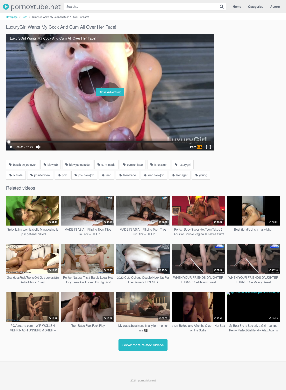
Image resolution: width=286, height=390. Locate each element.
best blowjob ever (24, 164)
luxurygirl (184, 164)
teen (108, 175)
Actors (275, 6)
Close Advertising (110, 92)
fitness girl (160, 164)
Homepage (11, 17)
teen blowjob (155, 175)
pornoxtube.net (35, 6)
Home (237, 6)
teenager (181, 175)
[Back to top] (275, 377)
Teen (24, 17)
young (202, 175)
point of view (41, 175)
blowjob (52, 164)
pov (64, 175)
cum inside (108, 164)
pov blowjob (86, 175)
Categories (255, 6)
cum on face (134, 164)
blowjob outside (79, 164)
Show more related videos (143, 344)
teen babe (129, 175)
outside (17, 175)
